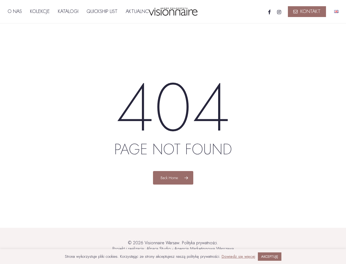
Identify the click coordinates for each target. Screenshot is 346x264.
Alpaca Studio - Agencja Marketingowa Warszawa (190, 249)
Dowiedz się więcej (238, 256)
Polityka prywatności (199, 243)
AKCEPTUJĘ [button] (269, 256)
